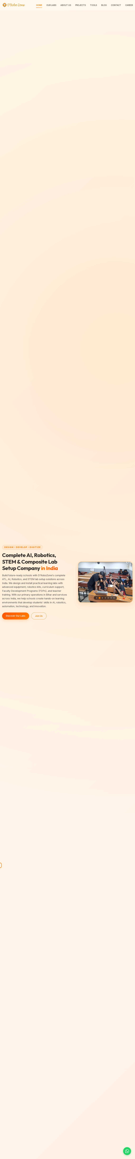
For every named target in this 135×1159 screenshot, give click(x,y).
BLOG (104, 5)
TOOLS (93, 5)
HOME (39, 5)
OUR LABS (51, 5)
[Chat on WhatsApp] (127, 1151)
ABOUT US (66, 5)
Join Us (39, 616)
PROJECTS (80, 5)
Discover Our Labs (15, 615)
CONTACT (116, 5)
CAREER (129, 5)
